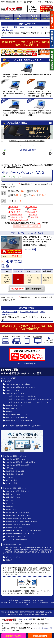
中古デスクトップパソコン (16, 340)
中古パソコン (29, 24)
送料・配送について (13, 497)
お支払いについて (12, 503)
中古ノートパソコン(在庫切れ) (17, 417)
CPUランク (18, 271)
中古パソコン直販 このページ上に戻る (48, 340)
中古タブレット (27, 340)
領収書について (11, 509)
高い (22, 191)
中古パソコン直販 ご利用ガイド (17, 491)
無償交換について (12, 506)
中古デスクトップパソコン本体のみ (22, 396)
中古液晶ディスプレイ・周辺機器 (37, 340)
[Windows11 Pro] (11, 249)
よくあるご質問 (11, 483)
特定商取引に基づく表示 (15, 471)
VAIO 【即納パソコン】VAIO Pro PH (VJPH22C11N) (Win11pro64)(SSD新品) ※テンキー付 (37, 239)
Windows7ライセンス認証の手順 (18, 524)
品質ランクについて (13, 494)
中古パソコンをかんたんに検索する (19, 384)
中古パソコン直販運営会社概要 (17, 465)
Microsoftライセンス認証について (18, 515)
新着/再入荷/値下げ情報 (33, 8)
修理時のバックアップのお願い (17, 512)
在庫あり (43, 195)
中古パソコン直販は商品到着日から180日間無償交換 (47, 9)
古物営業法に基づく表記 (15, 474)
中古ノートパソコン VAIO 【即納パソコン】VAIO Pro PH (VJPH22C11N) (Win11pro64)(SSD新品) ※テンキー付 (27, 288)
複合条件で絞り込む (13, 635)
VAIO (42, 27)
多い (33, 195)
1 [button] (20, 145)
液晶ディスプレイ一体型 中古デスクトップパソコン (28, 402)
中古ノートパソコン (29, 27)
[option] (27, 132)
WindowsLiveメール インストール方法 (20, 534)
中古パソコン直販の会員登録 (16, 540)
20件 (11, 201)
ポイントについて (12, 500)
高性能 (18, 195)
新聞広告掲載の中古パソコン (16, 414)
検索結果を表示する (27, 226)
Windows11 (7, 30)
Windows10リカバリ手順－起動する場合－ (22, 521)
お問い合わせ (11, 468)
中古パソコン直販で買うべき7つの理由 (20, 462)
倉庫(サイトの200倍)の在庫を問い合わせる (40, 635)
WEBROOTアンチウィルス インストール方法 (23, 531)
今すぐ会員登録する (27, 363)
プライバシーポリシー (14, 557)
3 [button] (29, 145)
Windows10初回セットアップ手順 (18, 518)
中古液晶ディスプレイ (14, 405)
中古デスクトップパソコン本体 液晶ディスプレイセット (30, 399)
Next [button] (50, 134)
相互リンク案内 (11, 480)
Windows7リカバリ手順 (14, 527)
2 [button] (25, 145)
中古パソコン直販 (9, 27)
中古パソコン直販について (15, 459)
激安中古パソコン (16, 600)
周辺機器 (9, 411)
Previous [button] (4, 134)
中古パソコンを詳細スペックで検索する (20, 387)
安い (17, 191)
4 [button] (33, 145)
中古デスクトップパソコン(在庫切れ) (19, 420)
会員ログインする (52, 20)
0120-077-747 (24, 628)
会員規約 (9, 560)
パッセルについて (12, 477)
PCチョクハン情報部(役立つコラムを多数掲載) (23, 426)
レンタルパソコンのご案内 (15, 537)
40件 (19, 201)
